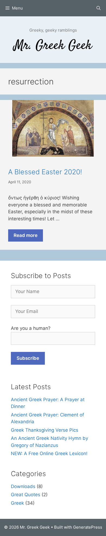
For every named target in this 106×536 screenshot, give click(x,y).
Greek (17, 503)
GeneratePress (87, 527)
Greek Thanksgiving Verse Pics (44, 430)
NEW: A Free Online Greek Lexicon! (49, 453)
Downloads (23, 486)
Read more (26, 235)
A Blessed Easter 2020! (45, 172)
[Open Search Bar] (98, 8)
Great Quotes (25, 494)
